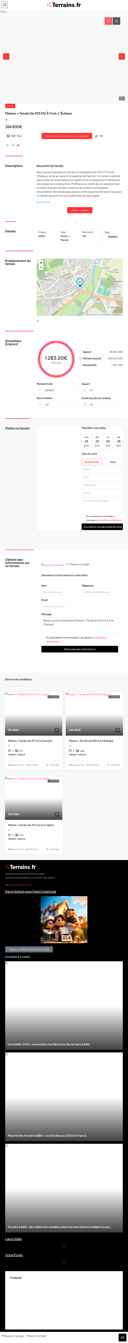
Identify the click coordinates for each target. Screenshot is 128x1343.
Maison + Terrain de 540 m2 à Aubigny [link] (91, 740)
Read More (43, 202)
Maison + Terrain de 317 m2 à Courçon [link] (30, 740)
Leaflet (92, 314)
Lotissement (53, 697)
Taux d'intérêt (44, 398)
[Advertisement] (64, 1303)
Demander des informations (80, 649)
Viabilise (113, 236)
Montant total (44, 383)
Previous (6, 56)
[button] (4, 5)
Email (44, 599)
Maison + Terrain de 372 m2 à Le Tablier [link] (31, 825)
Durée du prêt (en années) (96, 398)
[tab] (108, 21)
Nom (44, 585)
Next (122, 56)
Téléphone (88, 585)
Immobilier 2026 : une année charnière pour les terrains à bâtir (49, 1044)
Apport (86, 383)
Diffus (10, 106)
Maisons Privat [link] (31, 765)
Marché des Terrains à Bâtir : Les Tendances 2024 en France (47, 1135)
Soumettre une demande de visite (103, 526)
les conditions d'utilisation (108, 520)
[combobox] (102, 469)
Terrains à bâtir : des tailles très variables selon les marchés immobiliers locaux (59, 1227)
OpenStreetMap (105, 314)
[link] (33, 714)
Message (46, 614)
